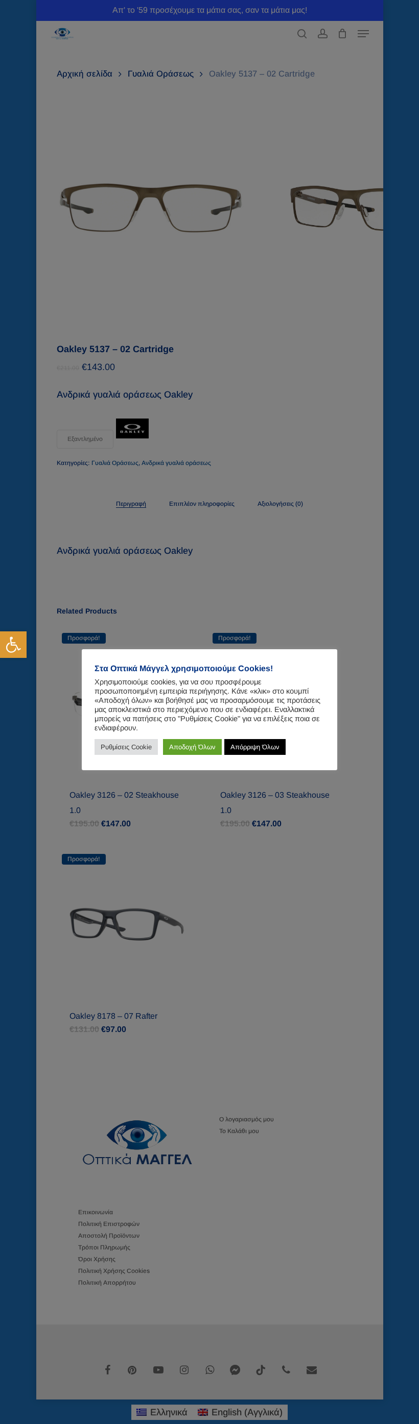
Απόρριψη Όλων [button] (255, 747)
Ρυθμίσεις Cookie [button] (126, 747)
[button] (13, 644)
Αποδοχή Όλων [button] (192, 747)
